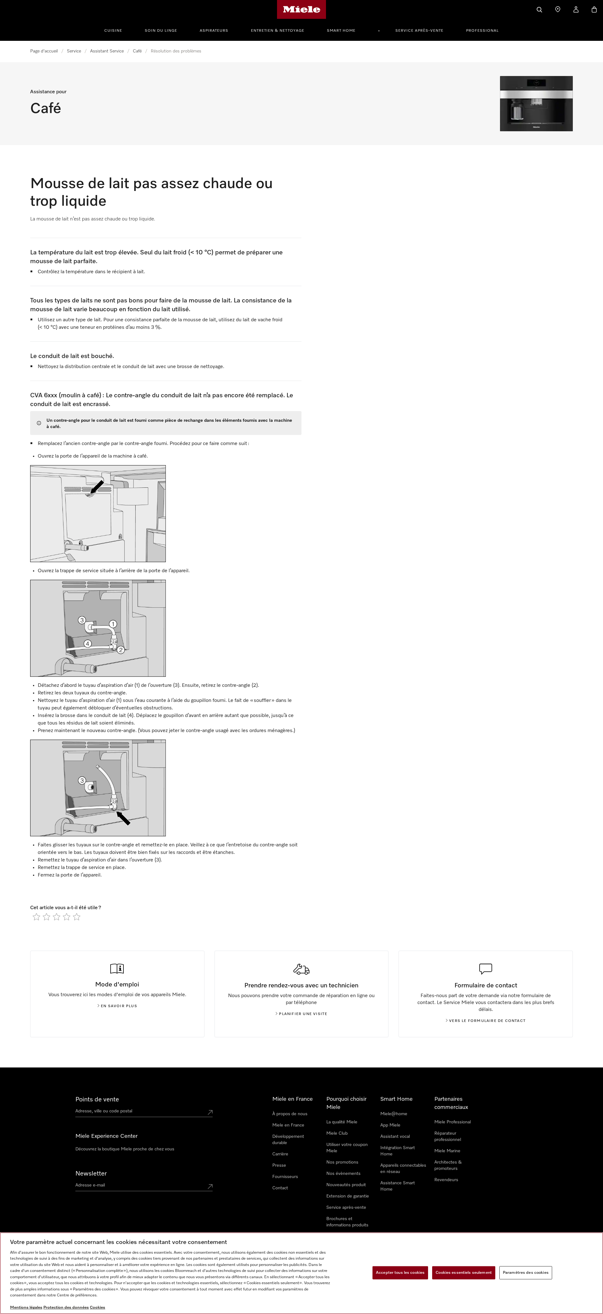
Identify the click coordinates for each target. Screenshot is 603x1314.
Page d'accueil (44, 51)
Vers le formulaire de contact (487, 1021)
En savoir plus (119, 1006)
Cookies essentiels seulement (464, 1273)
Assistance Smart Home (397, 1186)
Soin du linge (161, 31)
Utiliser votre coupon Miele (347, 1148)
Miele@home (393, 1114)
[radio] (36, 916)
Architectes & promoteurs (448, 1165)
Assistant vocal (395, 1136)
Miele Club (337, 1133)
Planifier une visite (303, 1014)
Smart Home (341, 31)
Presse (279, 1165)
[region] (301, 1273)
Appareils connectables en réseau (403, 1168)
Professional (482, 31)
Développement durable (288, 1139)
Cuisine (113, 31)
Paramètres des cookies (526, 1273)
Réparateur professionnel (447, 1136)
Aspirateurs (214, 31)
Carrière (280, 1154)
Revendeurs (446, 1180)
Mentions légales (26, 1308)
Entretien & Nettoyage (277, 31)
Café (137, 51)
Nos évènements (343, 1173)
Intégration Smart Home (397, 1151)
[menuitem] (116, 30)
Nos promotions (342, 1162)
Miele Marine (447, 1151)
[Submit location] (210, 1112)
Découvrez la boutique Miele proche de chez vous (124, 1149)
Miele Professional (452, 1122)
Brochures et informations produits (347, 1222)
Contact (280, 1188)
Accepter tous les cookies (400, 1273)
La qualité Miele (341, 1122)
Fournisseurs (285, 1177)
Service (74, 51)
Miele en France (288, 1125)
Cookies (97, 1308)
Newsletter (91, 1173)
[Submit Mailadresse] (210, 1186)
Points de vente (97, 1099)
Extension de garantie (347, 1196)
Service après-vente (419, 31)
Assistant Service (107, 51)
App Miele (390, 1125)
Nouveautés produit (346, 1185)
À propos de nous (289, 1114)
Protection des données (66, 1308)
